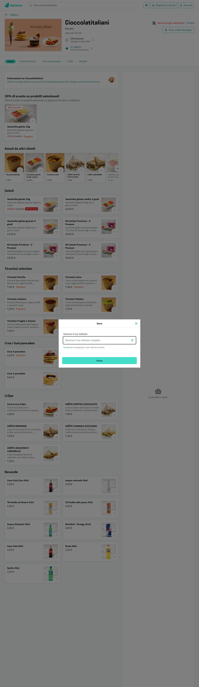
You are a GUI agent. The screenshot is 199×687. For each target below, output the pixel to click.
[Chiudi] (136, 323)
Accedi (66, 347)
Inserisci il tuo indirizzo (75, 334)
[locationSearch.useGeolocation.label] (132, 340)
